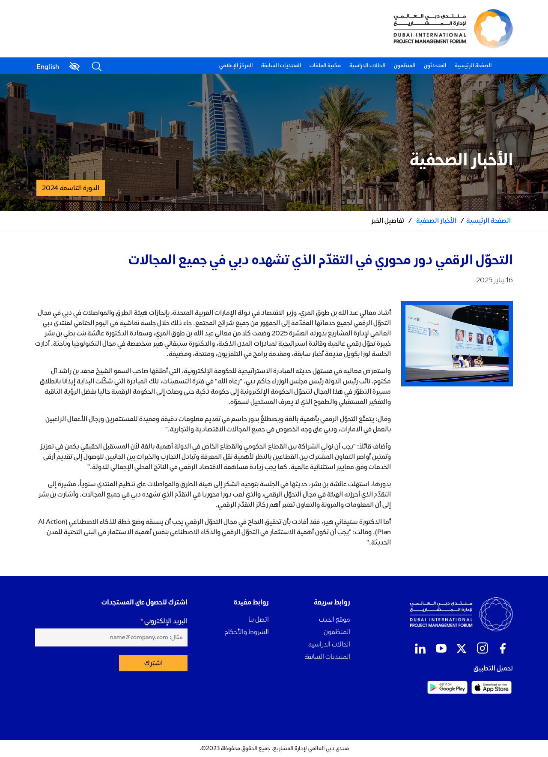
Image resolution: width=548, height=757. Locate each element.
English (47, 66)
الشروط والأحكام (247, 631)
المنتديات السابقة (281, 65)
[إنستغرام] (482, 648)
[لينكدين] (420, 648)
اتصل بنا (258, 619)
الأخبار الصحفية (436, 220)
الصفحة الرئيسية (473, 65)
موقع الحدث (334, 619)
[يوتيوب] (441, 648)
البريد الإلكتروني (166, 621)
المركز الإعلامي (236, 65)
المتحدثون (435, 65)
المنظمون (404, 65)
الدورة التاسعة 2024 (70, 188)
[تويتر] (461, 648)
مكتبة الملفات (325, 65)
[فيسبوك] (502, 648)
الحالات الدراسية (367, 65)
